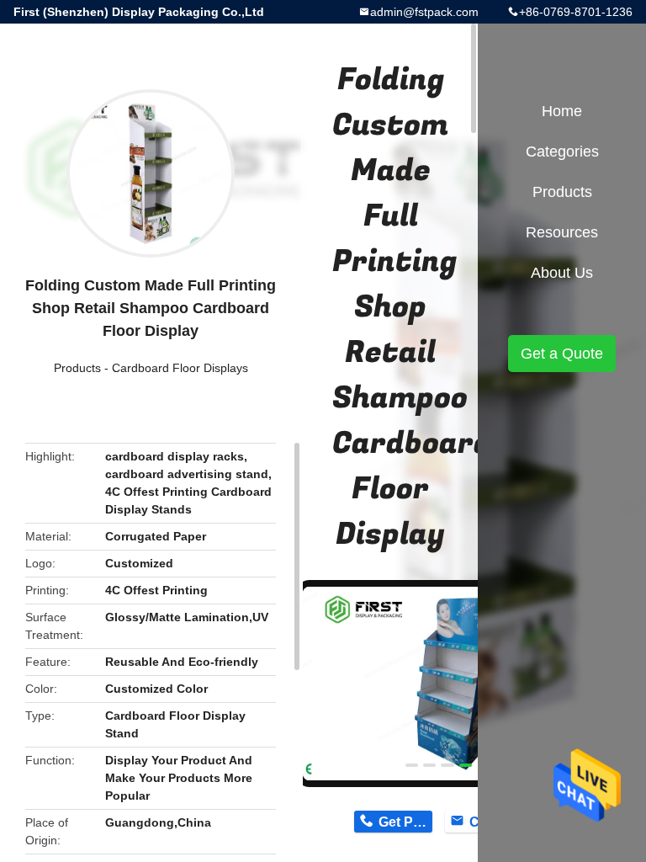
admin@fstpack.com (424, 12)
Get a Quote (562, 353)
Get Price (405, 822)
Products (77, 368)
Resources (562, 232)
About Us (562, 272)
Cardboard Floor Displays (180, 368)
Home (562, 111)
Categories (562, 151)
